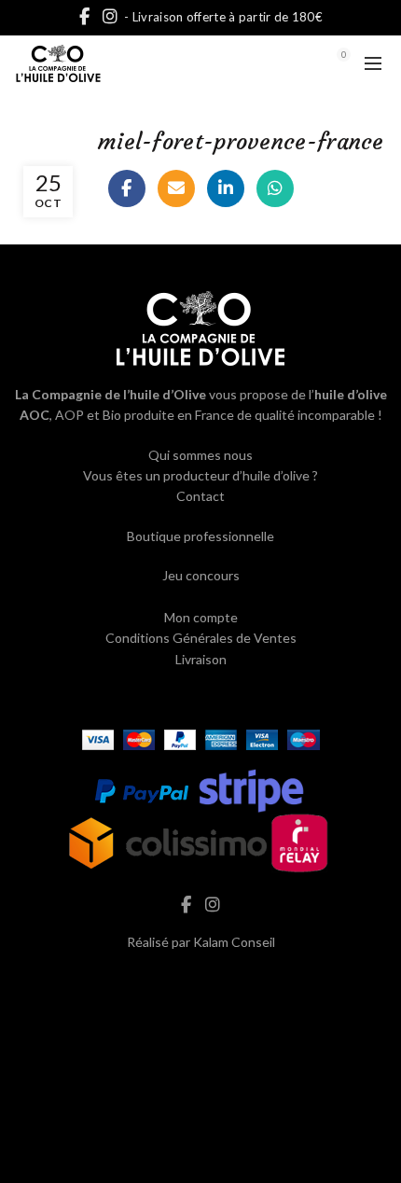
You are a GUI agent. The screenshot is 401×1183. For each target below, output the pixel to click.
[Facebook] (126, 188)
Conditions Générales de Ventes (201, 638)
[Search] (292, 63)
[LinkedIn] (225, 188)
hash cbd (200, 981)
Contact (200, 496)
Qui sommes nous (200, 455)
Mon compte (201, 617)
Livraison (201, 659)
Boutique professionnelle (200, 536)
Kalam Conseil (234, 942)
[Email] (176, 188)
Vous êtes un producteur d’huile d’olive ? (200, 475)
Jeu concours (201, 575)
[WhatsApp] (275, 188)
